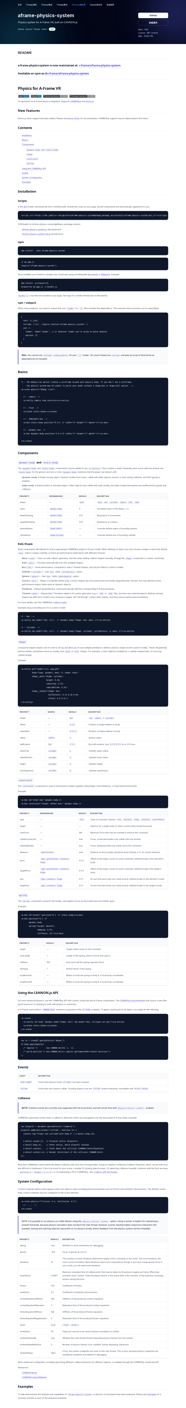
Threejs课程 (31, 5)
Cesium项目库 (96, 5)
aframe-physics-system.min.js (36, 234)
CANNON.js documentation (132, 1000)
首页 (20, 5)
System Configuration (32, 177)
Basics (25, 140)
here (69, 295)
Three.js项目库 (79, 5)
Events (25, 173)
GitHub (153, 15)
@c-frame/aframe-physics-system (67, 73)
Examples (26, 182)
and (42, 149)
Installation (27, 135)
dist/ (26, 206)
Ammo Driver (73, 118)
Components (28, 144)
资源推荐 (110, 5)
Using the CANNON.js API (34, 168)
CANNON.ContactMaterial (34, 1377)
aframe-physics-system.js (34, 229)
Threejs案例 (62, 5)
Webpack (105, 274)
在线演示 (153, 22)
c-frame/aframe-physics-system (100, 65)
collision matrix (60, 602)
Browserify (93, 274)
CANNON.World (29, 1372)
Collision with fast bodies (105, 1172)
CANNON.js (75, 101)
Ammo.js (90, 101)
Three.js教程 (46, 5)
